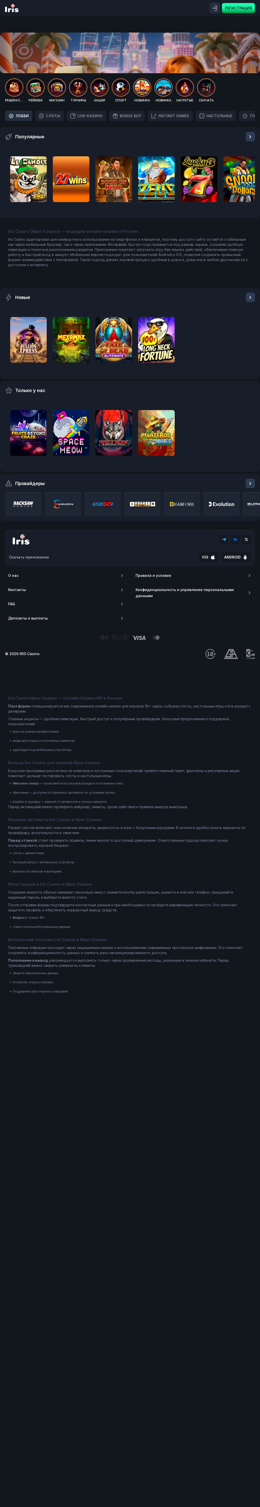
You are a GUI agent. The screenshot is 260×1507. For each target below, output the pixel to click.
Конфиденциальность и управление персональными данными (185, 592)
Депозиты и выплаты (28, 618)
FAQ (11, 604)
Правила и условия (153, 575)
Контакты (17, 589)
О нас (13, 575)
